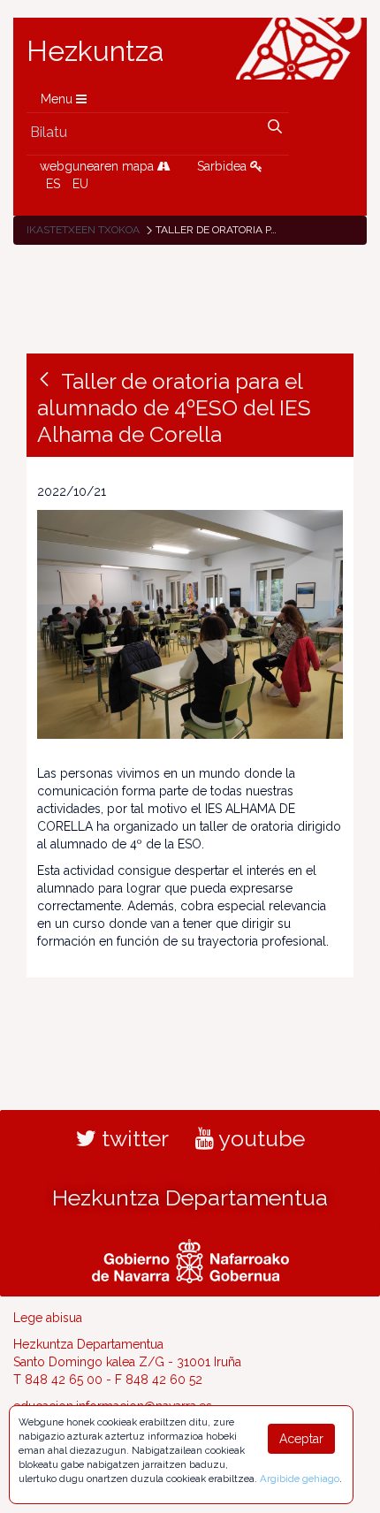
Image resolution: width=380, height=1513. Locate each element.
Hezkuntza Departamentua (190, 1197)
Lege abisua (47, 1318)
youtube (259, 1138)
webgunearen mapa (98, 166)
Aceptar (301, 1439)
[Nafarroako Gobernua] (190, 1258)
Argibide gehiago (299, 1478)
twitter (132, 1138)
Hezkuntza (95, 51)
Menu (58, 99)
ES (53, 184)
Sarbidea (223, 166)
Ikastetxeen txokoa (83, 230)
